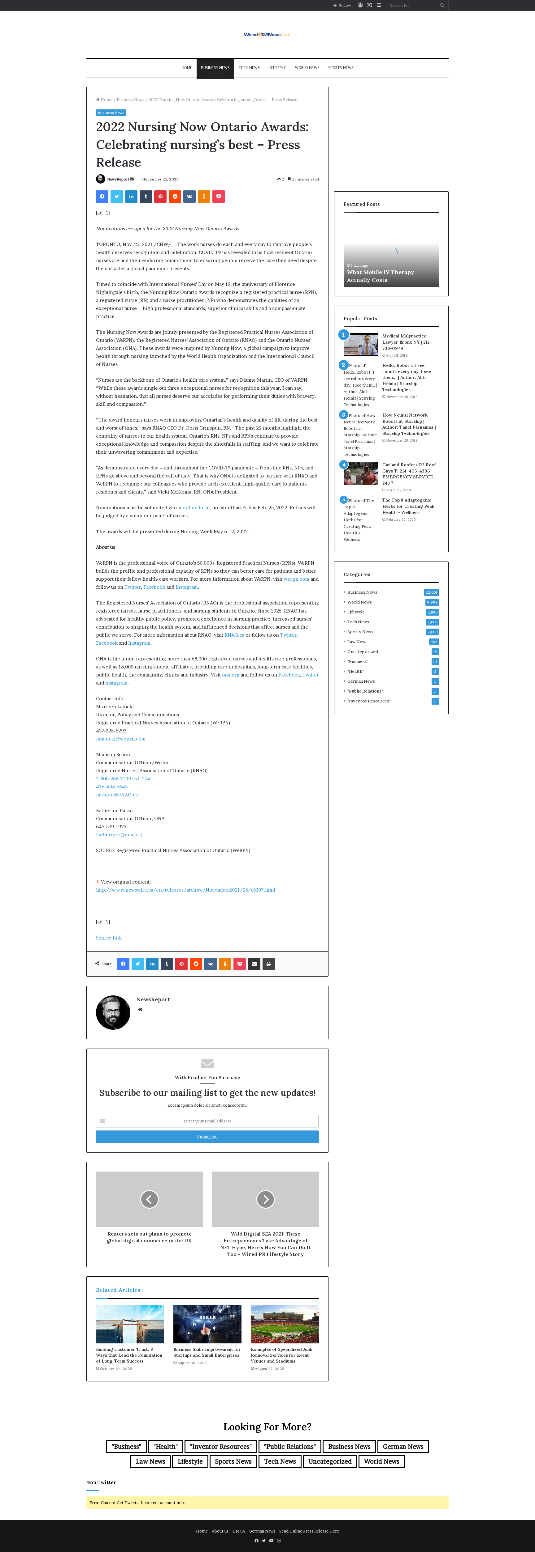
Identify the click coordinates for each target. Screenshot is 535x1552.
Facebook (154, 587)
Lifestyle (277, 67)
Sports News (341, 67)
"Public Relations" (365, 691)
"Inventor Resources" (369, 700)
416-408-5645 (112, 787)
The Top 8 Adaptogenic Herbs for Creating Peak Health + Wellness (408, 506)
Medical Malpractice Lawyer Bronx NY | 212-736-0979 (407, 342)
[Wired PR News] (268, 34)
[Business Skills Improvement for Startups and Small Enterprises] (207, 1324)
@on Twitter (101, 1482)
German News (361, 681)
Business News (215, 67)
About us (220, 1531)
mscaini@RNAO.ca (117, 795)
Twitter (132, 587)
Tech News (249, 67)
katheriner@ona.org (119, 834)
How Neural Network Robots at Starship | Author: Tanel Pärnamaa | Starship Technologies (409, 424)
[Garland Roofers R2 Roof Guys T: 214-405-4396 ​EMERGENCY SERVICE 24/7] (361, 473)
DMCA (239, 1531)
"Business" (357, 661)
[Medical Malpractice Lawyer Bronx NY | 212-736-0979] (361, 344)
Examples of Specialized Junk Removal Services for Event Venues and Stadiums (281, 1355)
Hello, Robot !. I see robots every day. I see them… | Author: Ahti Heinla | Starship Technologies (406, 377)
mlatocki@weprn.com (121, 739)
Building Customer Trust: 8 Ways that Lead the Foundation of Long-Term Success (129, 1355)
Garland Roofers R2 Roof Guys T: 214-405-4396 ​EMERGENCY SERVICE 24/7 (409, 474)
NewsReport (118, 179)
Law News (357, 641)
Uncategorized (362, 651)
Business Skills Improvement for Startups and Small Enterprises (207, 1352)
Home (187, 67)
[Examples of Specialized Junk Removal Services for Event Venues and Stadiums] (285, 1324)
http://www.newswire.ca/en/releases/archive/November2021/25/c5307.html (185, 890)
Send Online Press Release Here (309, 1531)
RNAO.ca (234, 635)
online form (196, 508)
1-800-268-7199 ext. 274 (123, 779)
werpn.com (296, 579)
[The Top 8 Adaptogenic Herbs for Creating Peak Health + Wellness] (361, 520)
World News (307, 67)
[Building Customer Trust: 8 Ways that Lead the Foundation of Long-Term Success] (130, 1324)
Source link (109, 938)
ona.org (230, 675)
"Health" (355, 671)
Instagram (187, 587)
